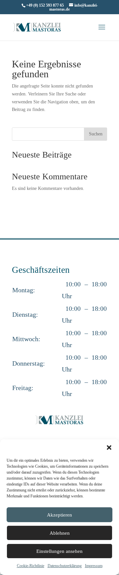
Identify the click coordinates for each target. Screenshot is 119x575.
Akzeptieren (59, 515)
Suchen (95, 133)
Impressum (93, 565)
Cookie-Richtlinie (30, 565)
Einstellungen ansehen (59, 551)
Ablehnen (60, 533)
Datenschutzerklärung (65, 565)
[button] (109, 447)
